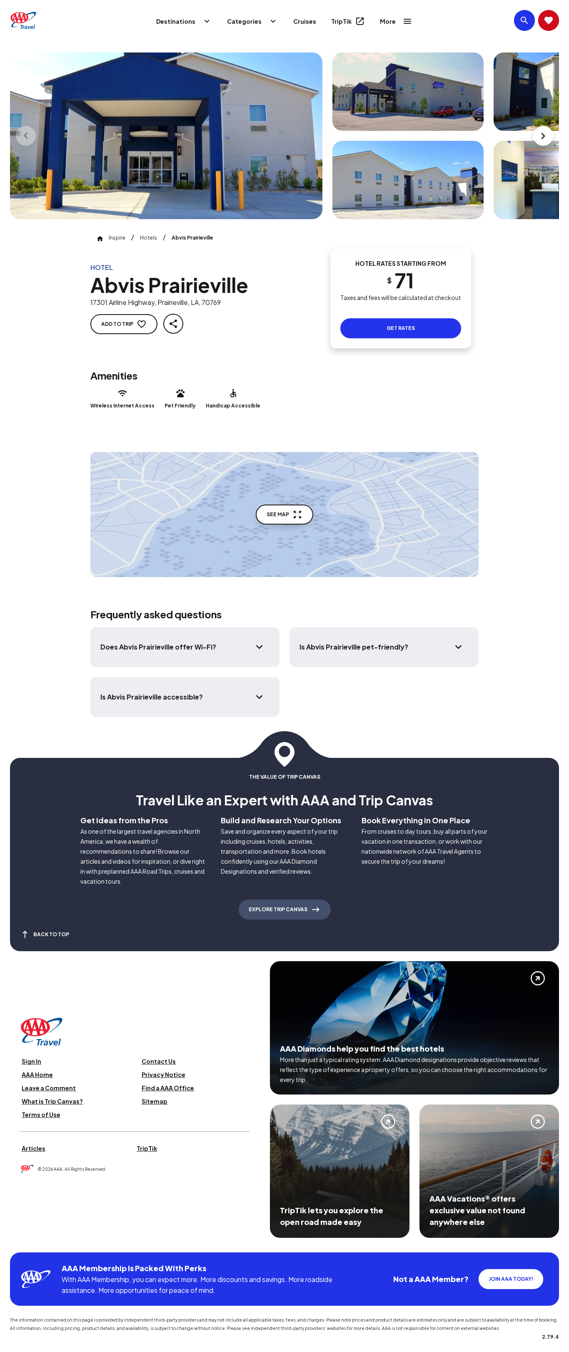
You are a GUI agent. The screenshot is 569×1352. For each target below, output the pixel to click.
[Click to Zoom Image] (166, 135)
